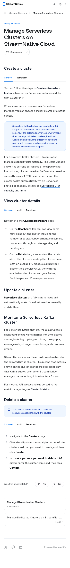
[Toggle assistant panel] (60, 4)
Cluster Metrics (40, 389)
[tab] (8, 77)
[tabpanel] (35, 139)
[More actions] (65, 4)
